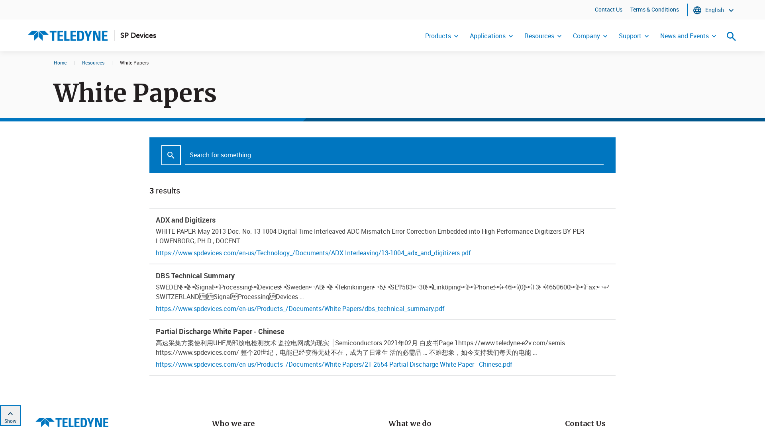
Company (586, 35)
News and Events (684, 35)
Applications (488, 35)
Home (60, 62)
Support (630, 35)
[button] (382, 236)
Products (438, 35)
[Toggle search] (731, 36)
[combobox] (382, 155)
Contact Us (608, 9)
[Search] (171, 155)
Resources (539, 35)
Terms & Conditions (654, 9)
